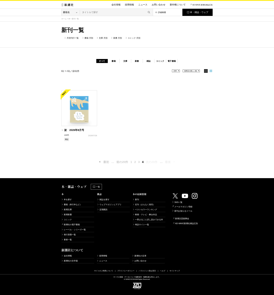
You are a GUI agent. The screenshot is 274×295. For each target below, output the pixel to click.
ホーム (64, 19)
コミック (160, 61)
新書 (137, 61)
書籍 (114, 61)
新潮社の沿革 (140, 256)
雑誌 (149, 61)
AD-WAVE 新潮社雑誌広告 (202, 5)
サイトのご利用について (103, 271)
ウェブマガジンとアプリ (110, 204)
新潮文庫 (68, 209)
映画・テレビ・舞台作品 (146, 214)
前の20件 (122, 162)
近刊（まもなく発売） (145, 204)
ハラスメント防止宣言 (147, 271)
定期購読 (103, 209)
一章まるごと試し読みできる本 (149, 219)
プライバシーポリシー (125, 271)
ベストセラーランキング (146, 209)
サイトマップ (175, 271)
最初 (106, 162)
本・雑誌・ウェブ (199, 12)
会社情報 (116, 4)
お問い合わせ (158, 4)
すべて (102, 61)
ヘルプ (162, 271)
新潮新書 (68, 214)
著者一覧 (68, 239)
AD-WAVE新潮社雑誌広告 (186, 223)
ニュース (142, 4)
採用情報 (129, 4)
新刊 (137, 199)
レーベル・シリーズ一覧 (75, 229)
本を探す (68, 199)
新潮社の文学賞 (71, 261)
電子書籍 (172, 61)
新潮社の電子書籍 (72, 224)
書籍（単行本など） (73, 204)
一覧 (98, 187)
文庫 (125, 61)
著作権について (178, 4)
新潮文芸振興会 (182, 218)
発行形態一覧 (70, 234)
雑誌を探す (104, 199)
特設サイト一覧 (142, 224)
